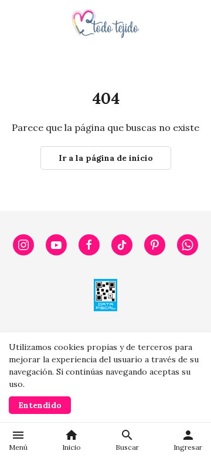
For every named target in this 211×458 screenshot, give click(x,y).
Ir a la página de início (106, 158)
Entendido (40, 405)
